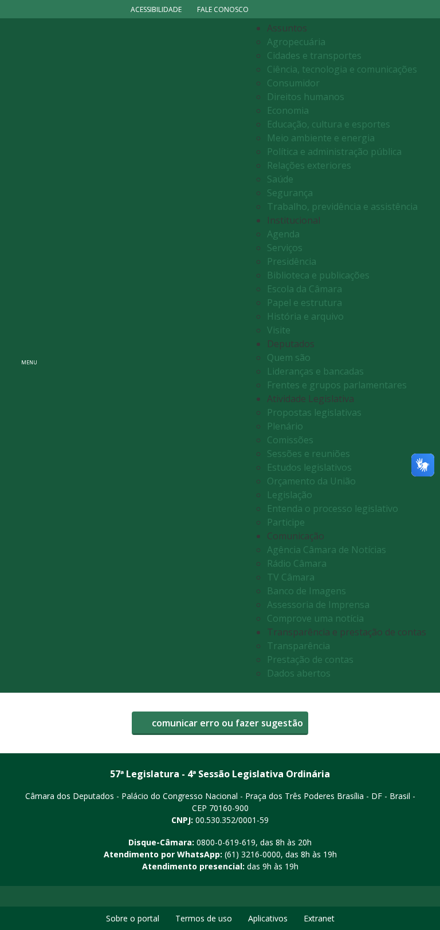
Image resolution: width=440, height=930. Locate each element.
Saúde (280, 179)
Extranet (319, 918)
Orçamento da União (311, 481)
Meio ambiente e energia (321, 138)
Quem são (289, 357)
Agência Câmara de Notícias (326, 549)
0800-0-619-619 (226, 842)
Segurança (290, 192)
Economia (288, 110)
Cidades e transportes (314, 55)
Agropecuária (296, 41)
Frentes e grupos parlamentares (337, 385)
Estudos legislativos (309, 467)
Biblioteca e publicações (318, 275)
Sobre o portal (132, 918)
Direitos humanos (305, 96)
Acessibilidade (156, 9)
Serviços (284, 247)
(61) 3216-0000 (253, 854)
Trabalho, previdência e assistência (342, 206)
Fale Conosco (223, 9)
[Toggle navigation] (156, 355)
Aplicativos (268, 918)
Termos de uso (203, 918)
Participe (286, 522)
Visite (278, 330)
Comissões (290, 440)
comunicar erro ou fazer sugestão (226, 723)
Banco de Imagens (306, 591)
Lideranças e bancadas (315, 371)
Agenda (283, 234)
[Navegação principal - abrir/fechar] (29, 355)
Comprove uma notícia (315, 618)
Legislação (289, 494)
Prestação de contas (310, 659)
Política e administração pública (334, 151)
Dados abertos (299, 673)
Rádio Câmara (297, 563)
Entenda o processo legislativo (332, 508)
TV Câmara (291, 577)
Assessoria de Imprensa (318, 604)
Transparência (298, 645)
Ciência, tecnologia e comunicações (342, 69)
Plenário (285, 426)
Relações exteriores (309, 165)
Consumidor (293, 83)
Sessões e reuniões (308, 453)
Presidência (291, 261)
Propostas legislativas (314, 412)
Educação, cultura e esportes (328, 124)
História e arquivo (305, 316)
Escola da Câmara (304, 289)
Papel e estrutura (304, 302)
